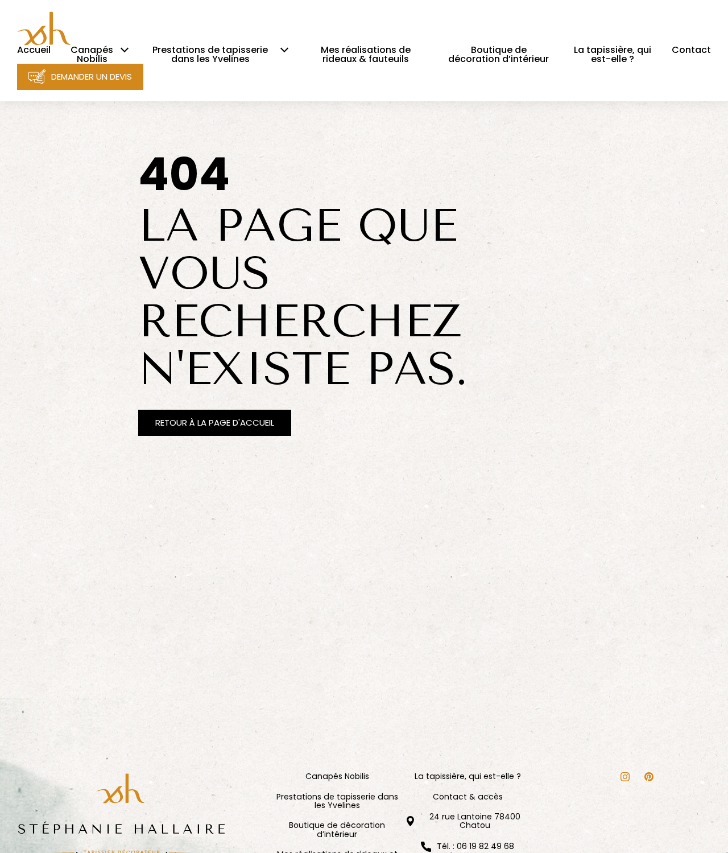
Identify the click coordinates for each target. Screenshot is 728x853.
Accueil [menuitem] (34, 50)
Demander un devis (91, 77)
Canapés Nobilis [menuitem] (92, 55)
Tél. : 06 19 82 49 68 (475, 847)
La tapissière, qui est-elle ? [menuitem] (612, 55)
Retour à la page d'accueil (214, 422)
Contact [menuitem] (691, 50)
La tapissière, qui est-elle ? (468, 776)
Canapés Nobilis (337, 776)
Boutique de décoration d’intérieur (337, 830)
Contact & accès (468, 797)
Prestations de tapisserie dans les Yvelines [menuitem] (210, 55)
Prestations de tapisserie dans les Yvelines (337, 801)
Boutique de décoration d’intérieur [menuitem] (498, 55)
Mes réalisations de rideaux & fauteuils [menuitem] (366, 55)
